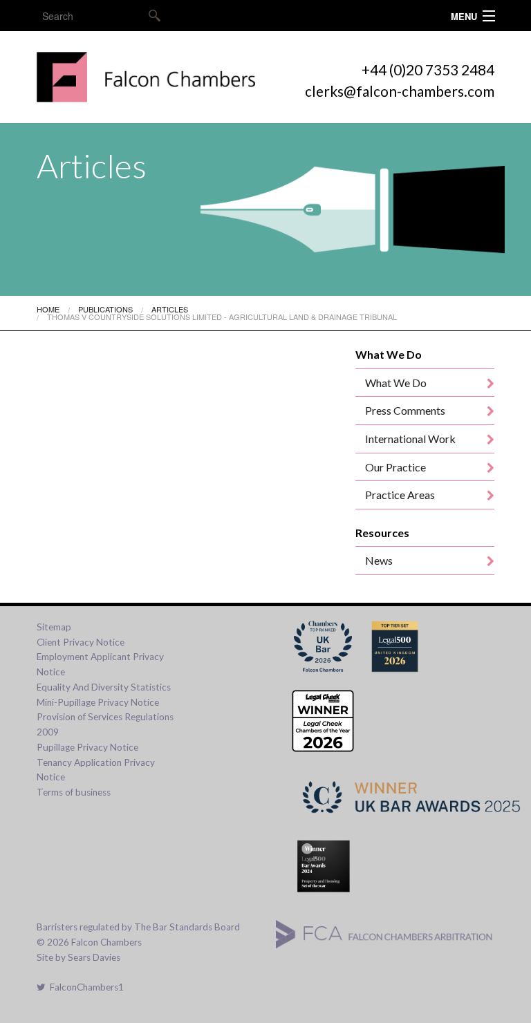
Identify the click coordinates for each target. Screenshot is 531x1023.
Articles (169, 309)
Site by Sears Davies (78, 957)
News (379, 560)
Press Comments (405, 410)
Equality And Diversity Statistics (104, 687)
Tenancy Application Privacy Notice (96, 770)
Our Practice (395, 466)
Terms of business (74, 792)
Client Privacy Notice (80, 642)
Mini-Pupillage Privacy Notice (98, 702)
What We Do (396, 382)
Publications (105, 309)
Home (48, 309)
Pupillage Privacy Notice (87, 747)
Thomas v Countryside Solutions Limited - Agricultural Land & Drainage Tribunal (222, 316)
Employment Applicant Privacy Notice (100, 664)
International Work (410, 438)
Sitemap (54, 626)
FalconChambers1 (85, 987)
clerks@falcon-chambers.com (399, 91)
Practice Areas (400, 494)
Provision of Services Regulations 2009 (105, 724)
